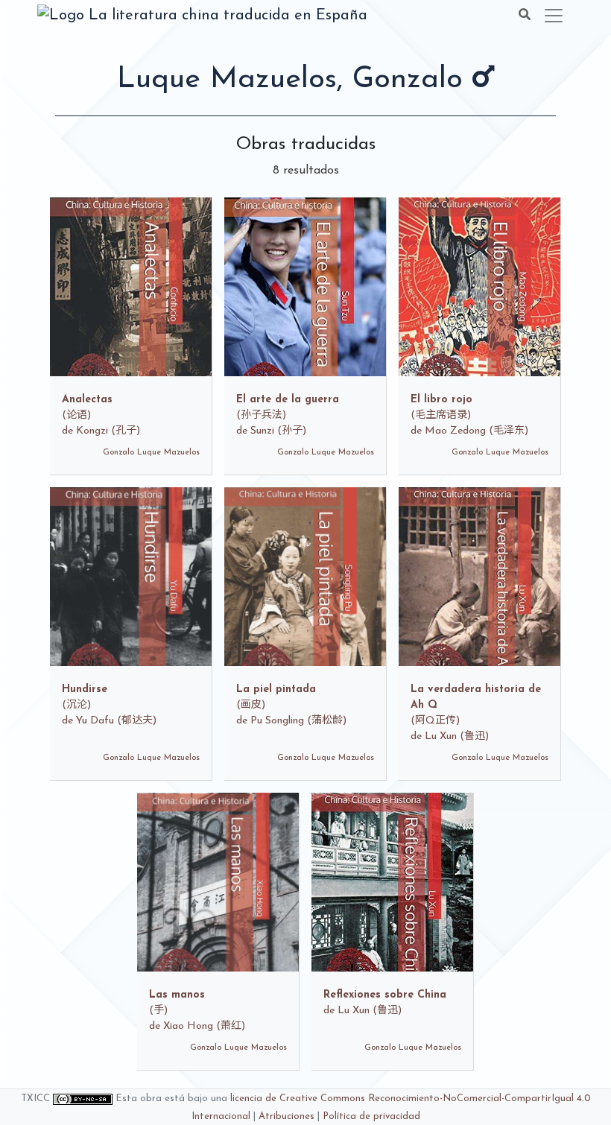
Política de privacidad (371, 1116)
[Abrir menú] (554, 15)
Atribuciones (286, 1116)
